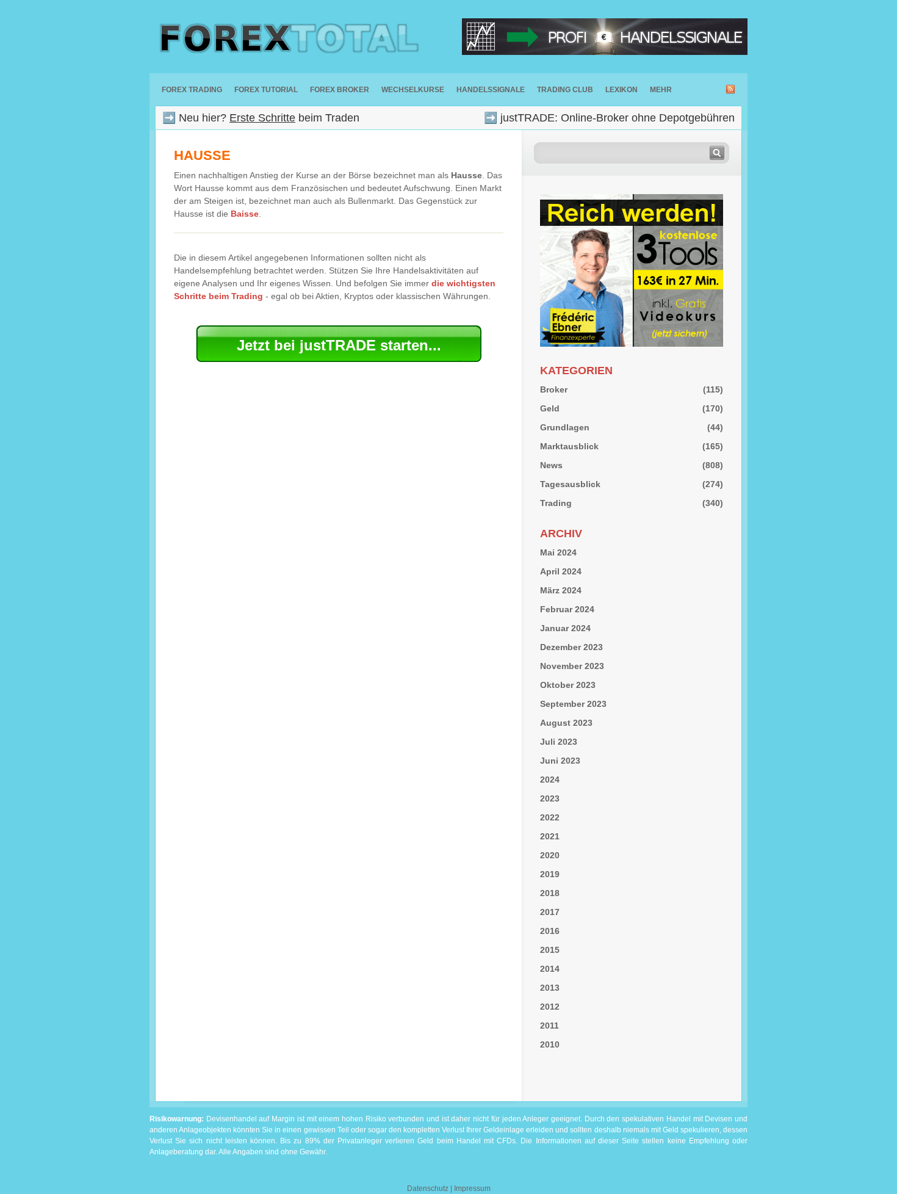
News (551, 465)
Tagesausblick (570, 484)
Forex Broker (339, 89)
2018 (550, 893)
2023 (550, 798)
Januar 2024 (565, 628)
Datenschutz (427, 1188)
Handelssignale (490, 89)
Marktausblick (569, 446)
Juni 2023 (560, 760)
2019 (550, 874)
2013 (550, 988)
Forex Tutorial (266, 89)
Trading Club (565, 89)
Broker (553, 389)
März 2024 (561, 590)
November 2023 (572, 666)
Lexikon (621, 89)
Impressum (472, 1188)
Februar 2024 (567, 609)
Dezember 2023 (571, 647)
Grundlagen (564, 427)
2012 (550, 1006)
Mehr (661, 89)
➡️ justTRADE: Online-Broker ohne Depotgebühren (609, 117)
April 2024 (561, 571)
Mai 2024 (558, 552)
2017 (550, 912)
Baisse (245, 214)
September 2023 (573, 704)
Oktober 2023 (568, 685)
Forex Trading (192, 89)
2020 (550, 855)
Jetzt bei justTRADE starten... (339, 345)
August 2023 (566, 723)
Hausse (202, 155)
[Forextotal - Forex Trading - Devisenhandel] (287, 36)
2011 (549, 1025)
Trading (556, 503)
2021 (550, 836)
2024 (550, 779)
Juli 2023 (558, 742)
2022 (550, 817)
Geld (550, 408)
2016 (550, 931)
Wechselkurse (412, 89)
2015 (550, 950)
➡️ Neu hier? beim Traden (260, 117)
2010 (550, 1044)
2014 (550, 969)
